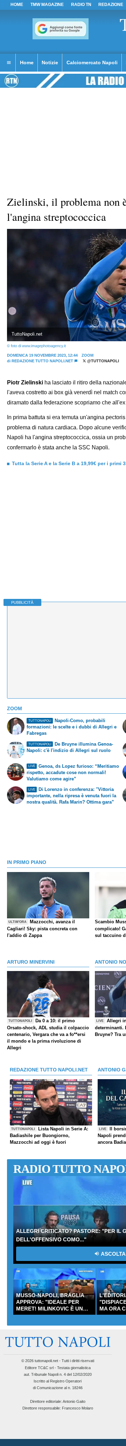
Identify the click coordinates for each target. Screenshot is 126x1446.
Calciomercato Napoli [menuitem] (92, 62)
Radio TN (81, 4)
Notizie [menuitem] (50, 62)
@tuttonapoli (102, 361)
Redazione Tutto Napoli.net (42, 361)
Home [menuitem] (27, 62)
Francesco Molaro (77, 1408)
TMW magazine (47, 4)
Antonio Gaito (74, 1401)
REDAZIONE (110, 4)
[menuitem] (9, 63)
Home (16, 4)
